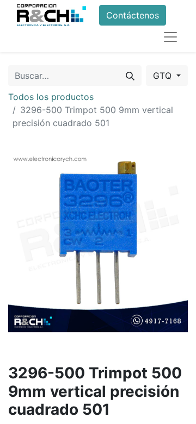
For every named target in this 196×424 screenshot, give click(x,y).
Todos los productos (51, 96)
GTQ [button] (163, 75)
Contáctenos (132, 15)
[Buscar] (130, 75)
